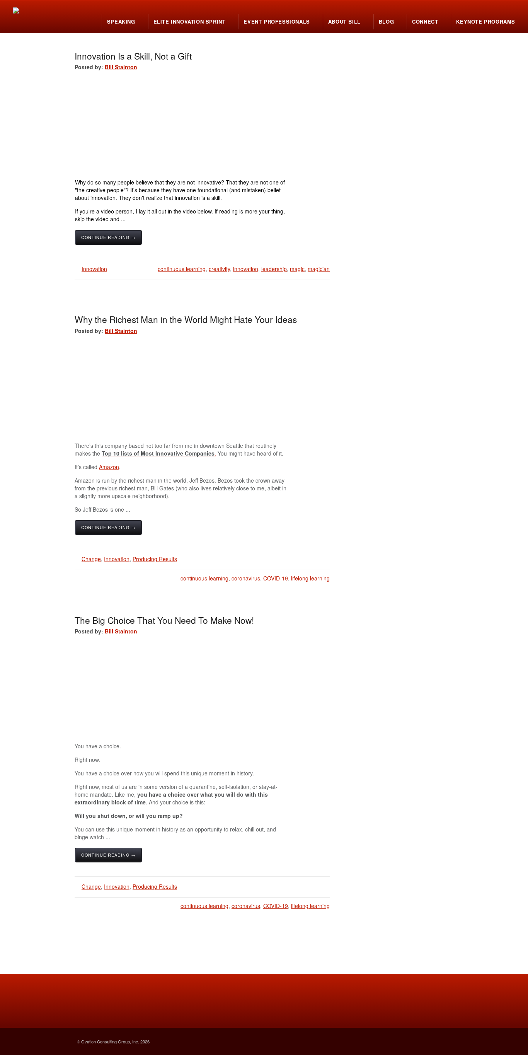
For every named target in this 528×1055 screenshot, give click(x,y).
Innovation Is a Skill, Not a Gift (133, 56)
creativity (219, 269)
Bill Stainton (121, 67)
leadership (274, 269)
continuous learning (182, 269)
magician (319, 269)
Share (273, 242)
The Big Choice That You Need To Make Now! (164, 620)
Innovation (94, 269)
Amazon (109, 467)
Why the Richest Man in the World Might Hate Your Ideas (186, 319)
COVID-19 (275, 578)
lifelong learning (310, 578)
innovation (245, 269)
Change (91, 559)
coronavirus (246, 578)
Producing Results (155, 559)
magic (297, 269)
